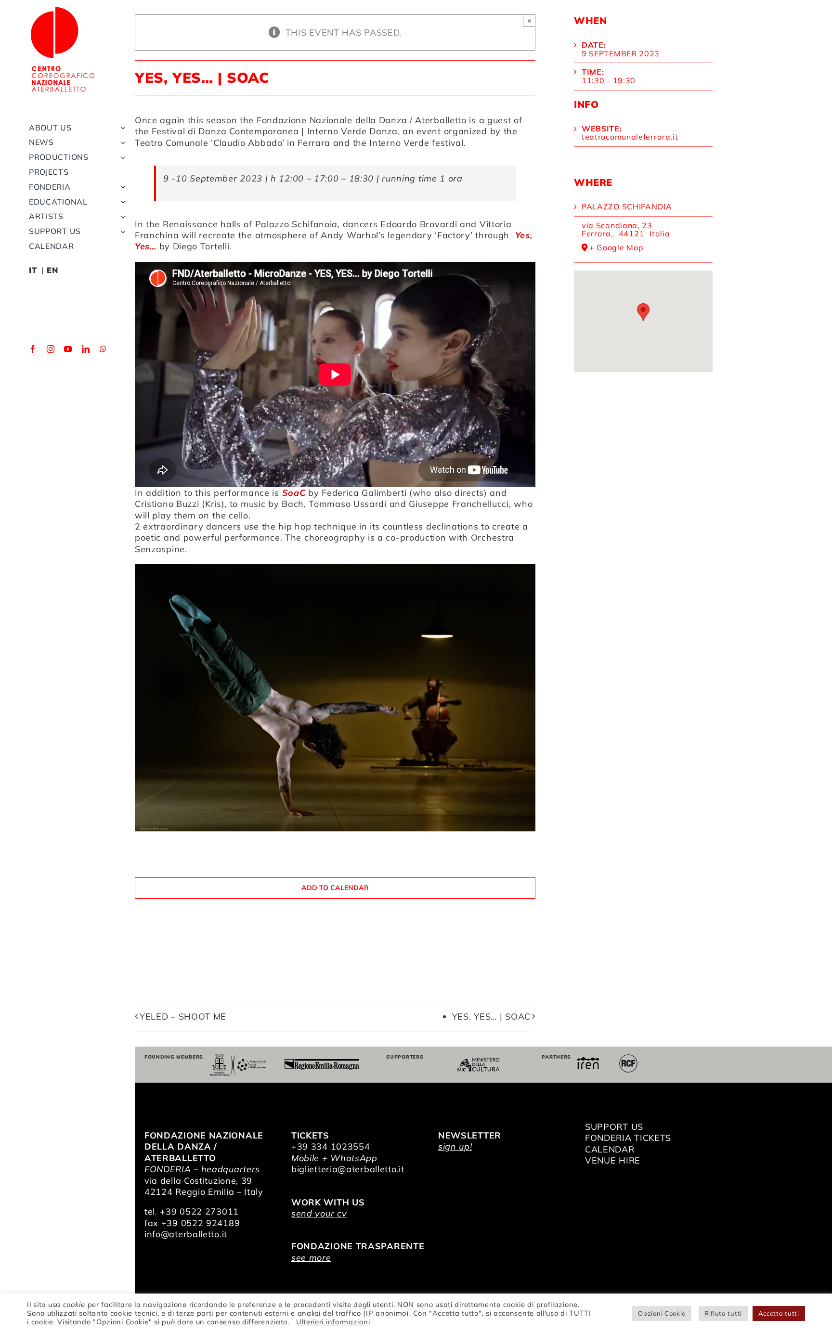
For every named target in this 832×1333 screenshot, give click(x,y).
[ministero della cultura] (478, 1061)
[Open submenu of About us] (121, 128)
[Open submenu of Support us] (121, 231)
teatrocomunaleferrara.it (630, 137)
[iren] (588, 1061)
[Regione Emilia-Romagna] (322, 1063)
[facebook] (33, 349)
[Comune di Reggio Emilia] (238, 1057)
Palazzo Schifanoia (627, 206)
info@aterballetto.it (185, 1234)
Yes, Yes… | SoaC (491, 1016)
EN (52, 270)
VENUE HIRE (612, 1160)
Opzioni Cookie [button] (662, 1313)
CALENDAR (610, 1149)
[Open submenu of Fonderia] (121, 187)
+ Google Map (616, 248)
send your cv (319, 1213)
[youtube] (68, 349)
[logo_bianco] (62, 8)
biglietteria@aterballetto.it (347, 1169)
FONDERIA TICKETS (628, 1137)
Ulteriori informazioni (333, 1321)
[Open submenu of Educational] (121, 202)
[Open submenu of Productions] (121, 157)
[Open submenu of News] (121, 142)
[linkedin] (86, 349)
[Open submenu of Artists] (121, 216)
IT (33, 270)
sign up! (455, 1146)
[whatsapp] (103, 349)
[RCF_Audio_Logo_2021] (628, 1057)
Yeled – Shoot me (183, 1016)
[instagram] (51, 349)
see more (311, 1257)
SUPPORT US (614, 1126)
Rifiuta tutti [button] (723, 1313)
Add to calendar (335, 888)
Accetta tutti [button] (778, 1313)
